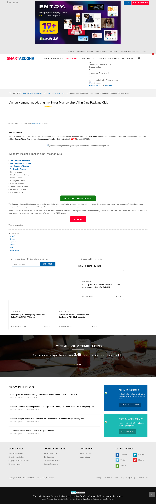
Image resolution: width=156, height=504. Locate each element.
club (11, 248)
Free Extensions (46, 93)
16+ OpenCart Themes (19, 166)
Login (127, 3)
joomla (12, 239)
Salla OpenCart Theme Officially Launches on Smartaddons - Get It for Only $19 (101, 286)
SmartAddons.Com (49, 499)
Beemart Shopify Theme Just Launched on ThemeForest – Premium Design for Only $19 (47, 419)
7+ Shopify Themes (18, 169)
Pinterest (141, 460)
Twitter (123, 460)
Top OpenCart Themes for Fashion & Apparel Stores (32, 431)
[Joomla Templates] (20, 58)
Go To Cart (93, 86)
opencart (13, 242)
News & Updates (61, 93)
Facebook (123, 454)
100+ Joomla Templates (20, 160)
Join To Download (140, 3)
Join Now (78, 364)
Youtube (123, 465)
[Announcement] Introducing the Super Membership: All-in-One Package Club (58, 102)
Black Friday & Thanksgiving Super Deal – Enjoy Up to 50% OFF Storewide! (28, 316)
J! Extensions (33, 93)
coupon (12, 245)
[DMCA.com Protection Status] (78, 492)
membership (14, 251)
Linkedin (141, 454)
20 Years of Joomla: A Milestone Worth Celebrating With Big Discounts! (75, 316)
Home (24, 93)
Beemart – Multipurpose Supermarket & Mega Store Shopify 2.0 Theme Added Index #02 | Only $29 (52, 407)
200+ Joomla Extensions (20, 163)
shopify (12, 236)
